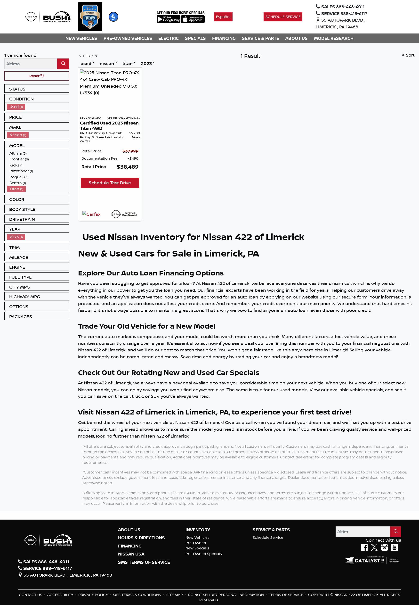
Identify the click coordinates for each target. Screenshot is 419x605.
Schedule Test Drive (110, 182)
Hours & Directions (141, 537)
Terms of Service (286, 594)
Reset (34, 75)
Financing (130, 546)
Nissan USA (131, 554)
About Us (129, 529)
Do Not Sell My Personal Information (226, 594)
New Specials (197, 548)
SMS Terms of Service (144, 562)
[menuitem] (38, 107)
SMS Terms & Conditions (137, 594)
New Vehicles (197, 537)
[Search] (63, 63)
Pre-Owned (195, 542)
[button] (113, 17)
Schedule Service (268, 537)
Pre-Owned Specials (203, 553)
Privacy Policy (93, 594)
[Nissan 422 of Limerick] (47, 16)
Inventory (197, 529)
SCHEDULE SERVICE (283, 16)
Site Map (175, 594)
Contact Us (31, 594)
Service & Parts (271, 529)
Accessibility (60, 594)
